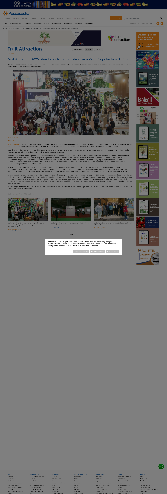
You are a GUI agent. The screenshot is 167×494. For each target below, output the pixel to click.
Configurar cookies (81, 251)
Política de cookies (90, 246)
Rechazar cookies (97, 251)
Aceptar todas (112, 251)
